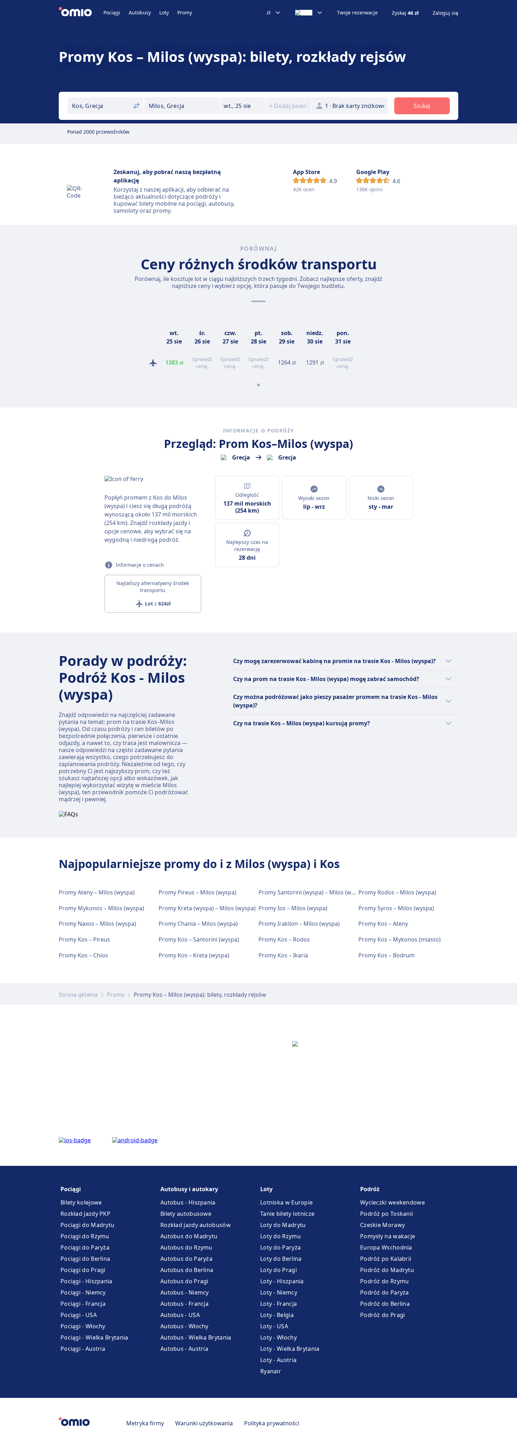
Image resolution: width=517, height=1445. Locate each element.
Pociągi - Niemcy (83, 1292)
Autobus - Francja (184, 1304)
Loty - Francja (278, 1304)
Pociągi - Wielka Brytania (94, 1337)
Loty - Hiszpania (282, 1281)
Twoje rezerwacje (357, 12)
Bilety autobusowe (185, 1214)
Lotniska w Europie (286, 1202)
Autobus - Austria (184, 1349)
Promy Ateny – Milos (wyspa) (97, 892)
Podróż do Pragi (382, 1315)
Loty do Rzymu (280, 1236)
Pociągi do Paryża (84, 1247)
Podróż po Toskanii (386, 1214)
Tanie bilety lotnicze (287, 1214)
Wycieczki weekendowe (392, 1202)
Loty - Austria (278, 1360)
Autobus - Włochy (184, 1326)
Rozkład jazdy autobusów (195, 1225)
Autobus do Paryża (186, 1259)
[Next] (365, 337)
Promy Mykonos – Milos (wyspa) (101, 908)
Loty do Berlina (281, 1259)
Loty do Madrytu (283, 1225)
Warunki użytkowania (204, 1423)
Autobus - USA (180, 1315)
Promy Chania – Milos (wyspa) (198, 923)
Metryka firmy (145, 1423)
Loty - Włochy (278, 1337)
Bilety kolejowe (81, 1202)
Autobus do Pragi (184, 1281)
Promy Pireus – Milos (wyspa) (197, 892)
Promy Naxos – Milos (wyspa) (97, 923)
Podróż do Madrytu (387, 1270)
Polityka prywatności (271, 1423)
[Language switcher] (309, 12)
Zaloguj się (445, 13)
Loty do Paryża (280, 1247)
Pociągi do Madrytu (87, 1225)
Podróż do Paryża (384, 1292)
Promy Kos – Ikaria (283, 955)
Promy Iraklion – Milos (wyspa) (299, 923)
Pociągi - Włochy (83, 1326)
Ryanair (270, 1371)
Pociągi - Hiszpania (86, 1281)
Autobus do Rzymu (186, 1247)
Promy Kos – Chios (83, 955)
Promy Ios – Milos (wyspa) (292, 908)
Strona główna (78, 994)
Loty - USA (274, 1326)
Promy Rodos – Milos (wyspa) (397, 892)
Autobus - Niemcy (184, 1292)
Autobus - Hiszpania (188, 1202)
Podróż (369, 1189)
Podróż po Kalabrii (385, 1259)
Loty (164, 12)
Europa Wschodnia (386, 1247)
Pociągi (111, 12)
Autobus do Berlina (186, 1270)
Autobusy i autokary (189, 1189)
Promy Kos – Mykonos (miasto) (399, 939)
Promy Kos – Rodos (284, 939)
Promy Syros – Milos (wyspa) (396, 908)
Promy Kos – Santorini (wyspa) (199, 939)
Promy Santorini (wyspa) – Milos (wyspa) (311, 892)
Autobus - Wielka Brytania (195, 1337)
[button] (243, 105)
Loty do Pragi (278, 1270)
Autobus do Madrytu (188, 1236)
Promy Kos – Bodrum (386, 955)
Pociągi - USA (78, 1315)
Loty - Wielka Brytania (290, 1349)
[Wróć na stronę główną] (81, 12)
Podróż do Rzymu (384, 1281)
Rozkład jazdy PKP (85, 1214)
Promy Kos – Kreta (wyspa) (194, 955)
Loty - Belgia (277, 1315)
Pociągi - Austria (82, 1349)
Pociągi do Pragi (83, 1270)
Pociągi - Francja (83, 1304)
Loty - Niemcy (278, 1292)
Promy (184, 12)
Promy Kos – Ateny (383, 923)
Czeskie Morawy (382, 1225)
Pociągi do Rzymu (84, 1236)
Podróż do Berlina (385, 1304)
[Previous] (151, 337)
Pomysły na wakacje (387, 1236)
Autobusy (140, 12)
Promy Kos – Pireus (84, 939)
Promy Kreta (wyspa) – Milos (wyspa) (207, 908)
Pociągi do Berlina (85, 1259)
